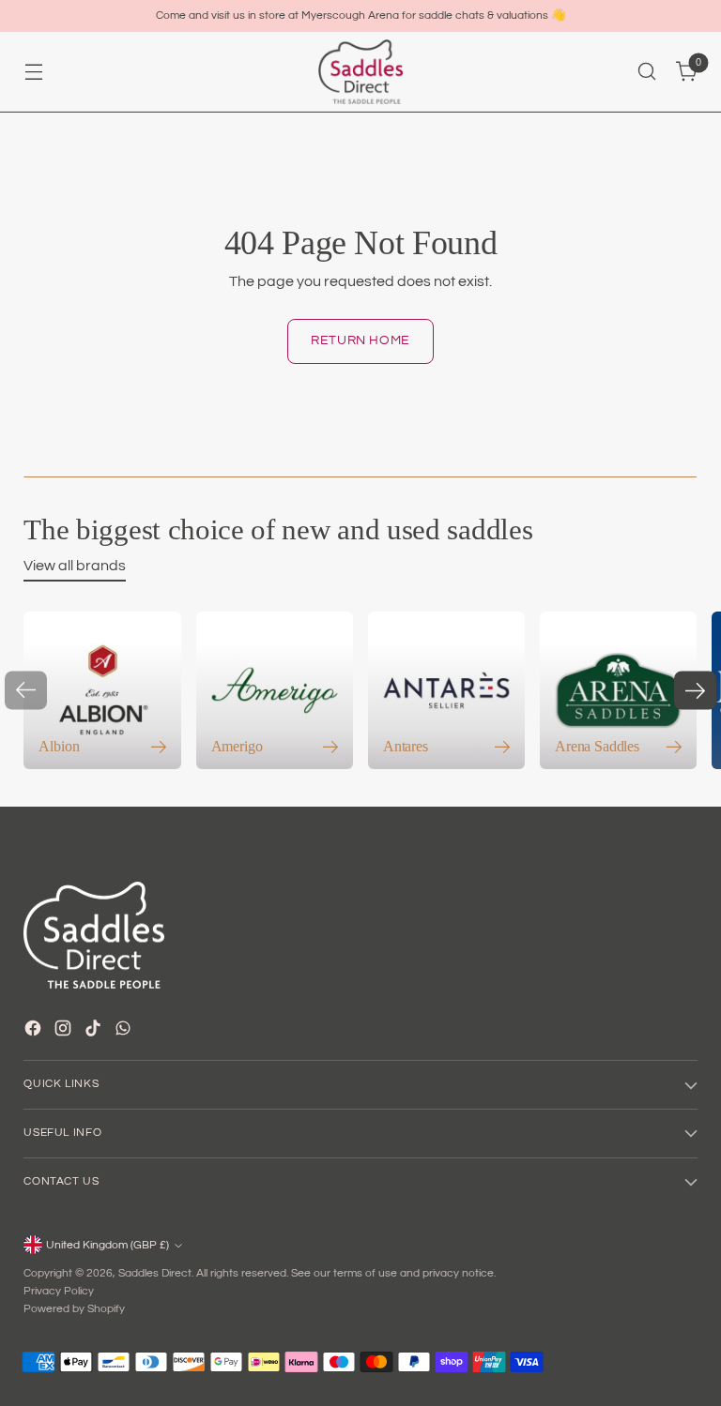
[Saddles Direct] (360, 71)
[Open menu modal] (33, 72)
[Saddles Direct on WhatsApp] (125, 1031)
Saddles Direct (155, 1273)
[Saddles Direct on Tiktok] (95, 1031)
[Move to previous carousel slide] (26, 691)
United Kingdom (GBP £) (107, 1245)
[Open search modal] (647, 72)
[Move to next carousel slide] (695, 691)
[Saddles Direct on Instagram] (65, 1031)
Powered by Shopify (74, 1309)
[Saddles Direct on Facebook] (34, 1031)
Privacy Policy (58, 1291)
